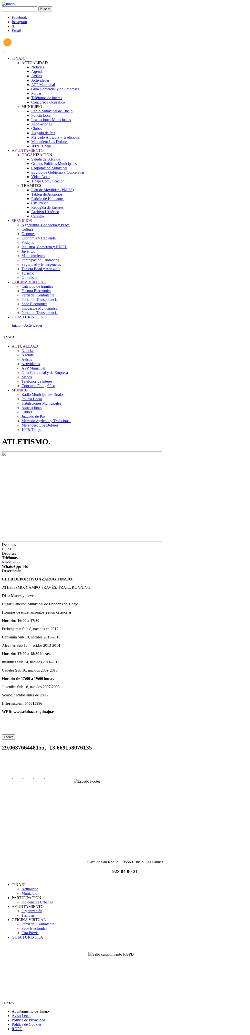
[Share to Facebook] (8, 766)
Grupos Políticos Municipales (54, 163)
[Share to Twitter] (21, 766)
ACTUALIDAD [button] (25, 346)
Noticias (37, 67)
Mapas (36, 93)
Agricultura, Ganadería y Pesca (45, 225)
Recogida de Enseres (47, 207)
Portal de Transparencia (39, 299)
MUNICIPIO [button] (22, 390)
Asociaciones (41, 124)
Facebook (19, 17)
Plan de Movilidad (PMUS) (52, 190)
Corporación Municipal (49, 168)
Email (16, 30)
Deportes (28, 234)
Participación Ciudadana (40, 260)
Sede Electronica (34, 304)
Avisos (36, 76)
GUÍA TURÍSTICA (27, 937)
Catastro (37, 216)
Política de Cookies (27, 1024)
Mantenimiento (33, 256)
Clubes (36, 128)
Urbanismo (30, 277)
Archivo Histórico (45, 212)
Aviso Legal (21, 1016)
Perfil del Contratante (37, 295)
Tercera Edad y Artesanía (40, 269)
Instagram (19, 22)
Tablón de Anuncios (46, 194)
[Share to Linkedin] (46, 766)
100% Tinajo (41, 146)
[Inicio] (8, 4)
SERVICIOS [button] (22, 220)
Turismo (27, 273)
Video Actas (40, 177)
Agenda (37, 71)
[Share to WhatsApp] (33, 766)
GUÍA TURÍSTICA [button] (27, 317)
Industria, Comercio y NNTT (44, 247)
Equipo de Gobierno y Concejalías (57, 172)
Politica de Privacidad (28, 1020)
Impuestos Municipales (39, 308)
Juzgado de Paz (43, 133)
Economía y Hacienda (38, 238)
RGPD (17, 1029)
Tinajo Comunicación (47, 181)
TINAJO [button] (19, 58)
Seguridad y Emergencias (41, 264)
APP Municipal (43, 85)
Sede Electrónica (34, 928)
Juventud (28, 251)
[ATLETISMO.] (82, 540)
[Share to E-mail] (59, 766)
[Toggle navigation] (4, 51)
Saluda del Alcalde (45, 159)
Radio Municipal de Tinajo (52, 111)
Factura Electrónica (36, 291)
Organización (31, 911)
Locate (8, 737)
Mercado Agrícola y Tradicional (55, 137)
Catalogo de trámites (37, 286)
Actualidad (29, 889)
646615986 (11, 562)
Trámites (28, 915)
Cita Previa (39, 203)
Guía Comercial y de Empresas (55, 89)
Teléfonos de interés (46, 98)
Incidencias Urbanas (37, 902)
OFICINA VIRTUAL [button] (29, 282)
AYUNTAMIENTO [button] (28, 150)
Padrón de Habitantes (47, 199)
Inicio (16, 325)
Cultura (27, 229)
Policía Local (41, 115)
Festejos (27, 242)
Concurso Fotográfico (48, 102)
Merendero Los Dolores (49, 142)
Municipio (29, 893)
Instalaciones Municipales (51, 120)
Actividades (40, 80)
